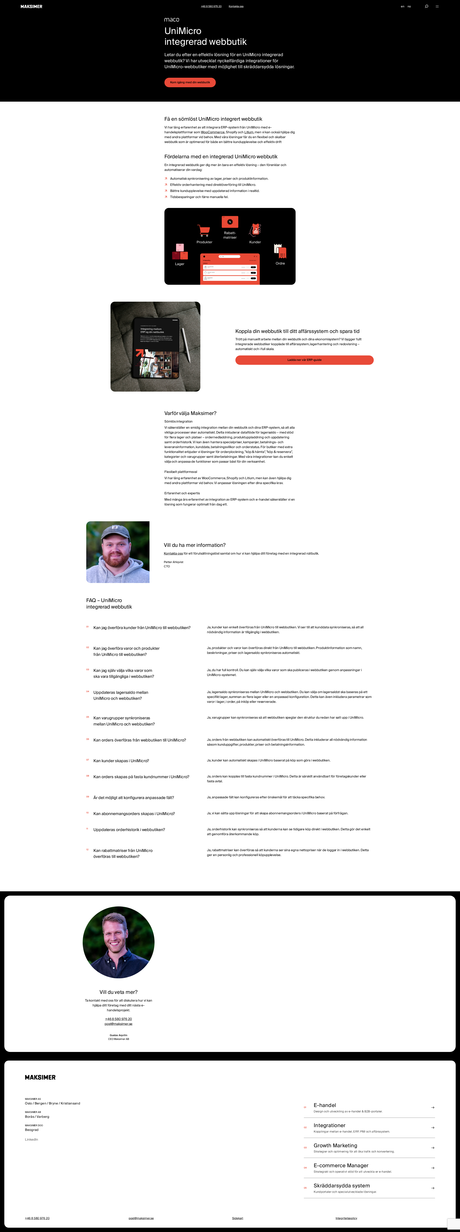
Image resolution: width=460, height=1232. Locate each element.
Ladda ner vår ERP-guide (305, 359)
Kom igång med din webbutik (190, 82)
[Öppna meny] (437, 6)
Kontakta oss (173, 553)
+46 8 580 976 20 (118, 1019)
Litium (248, 132)
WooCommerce (213, 132)
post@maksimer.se (119, 1024)
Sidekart (237, 1218)
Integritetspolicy (346, 1218)
